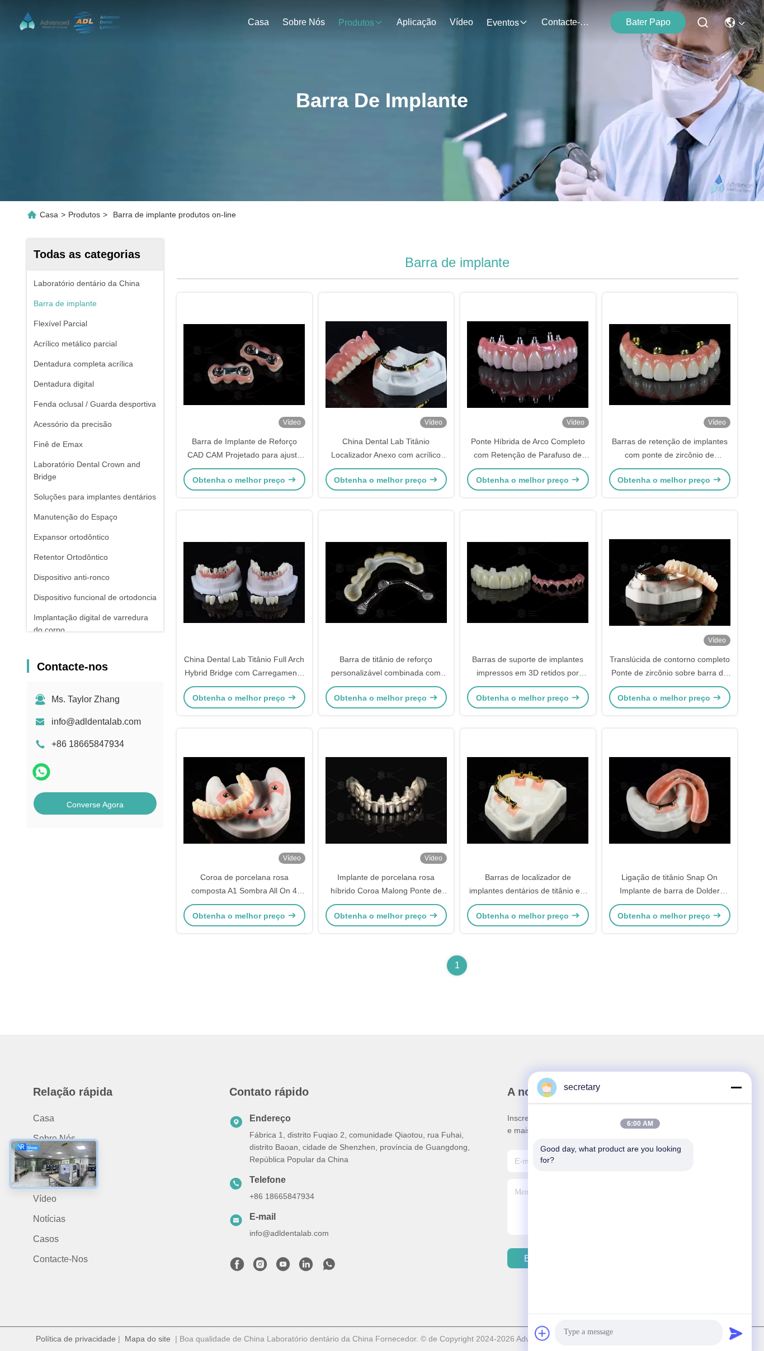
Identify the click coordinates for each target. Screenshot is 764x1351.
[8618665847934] (329, 1267)
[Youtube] (283, 1267)
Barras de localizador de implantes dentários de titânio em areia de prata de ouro (528, 890)
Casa (258, 22)
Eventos (503, 22)
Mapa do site (148, 1338)
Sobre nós (303, 22)
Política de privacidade (76, 1338)
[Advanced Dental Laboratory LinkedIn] (306, 1267)
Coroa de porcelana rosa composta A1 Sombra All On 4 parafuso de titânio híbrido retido (244, 890)
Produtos (356, 22)
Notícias (49, 1219)
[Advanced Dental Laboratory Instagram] (260, 1267)
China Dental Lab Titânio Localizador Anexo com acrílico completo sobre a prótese (386, 455)
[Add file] (542, 1333)
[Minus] (736, 1087)
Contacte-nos (568, 22)
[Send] (736, 1333)
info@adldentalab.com (96, 721)
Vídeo (461, 22)
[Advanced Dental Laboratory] (71, 22)
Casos (46, 1239)
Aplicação (416, 22)
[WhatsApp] (41, 772)
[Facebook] (237, 1267)
